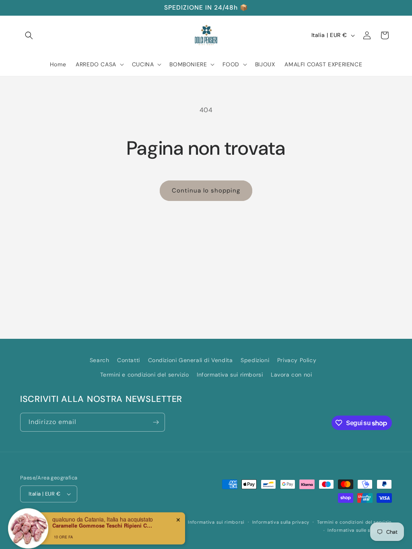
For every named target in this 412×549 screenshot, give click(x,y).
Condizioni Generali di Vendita (190, 360)
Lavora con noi (291, 374)
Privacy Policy (296, 360)
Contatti (128, 360)
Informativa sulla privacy (281, 522)
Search (99, 360)
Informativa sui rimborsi (230, 374)
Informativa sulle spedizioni (360, 530)
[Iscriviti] (156, 422)
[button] (29, 35)
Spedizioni (255, 360)
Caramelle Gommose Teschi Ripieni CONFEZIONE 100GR (102, 520)
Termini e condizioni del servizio (144, 374)
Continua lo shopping (206, 190)
